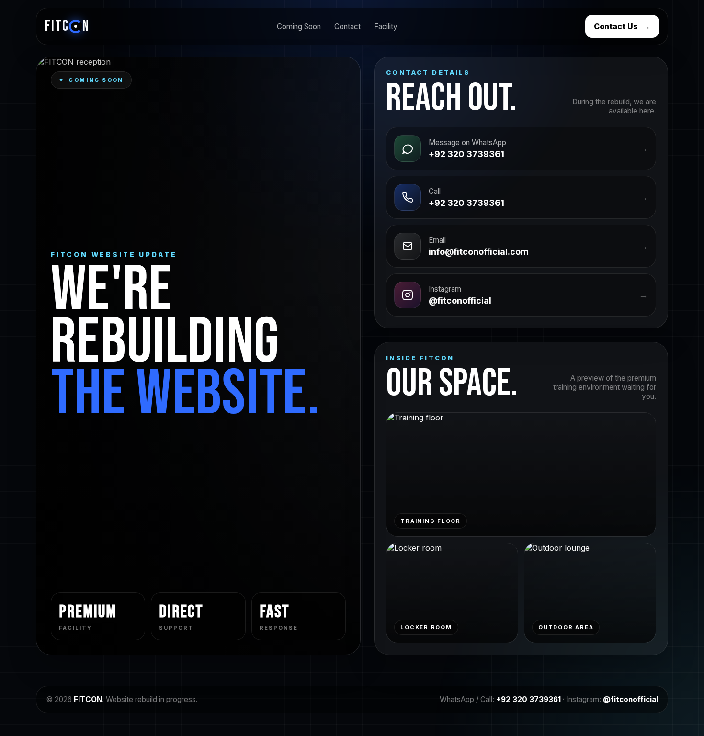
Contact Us (622, 26)
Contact (347, 26)
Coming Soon (299, 26)
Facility (385, 26)
